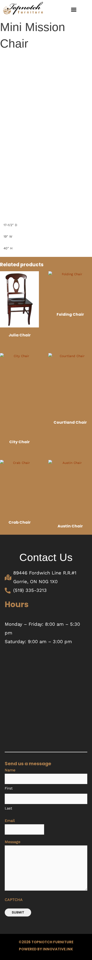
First (9, 788)
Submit (18, 912)
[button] (73, 9)
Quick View (19, 326)
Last (8, 808)
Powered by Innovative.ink (46, 949)
